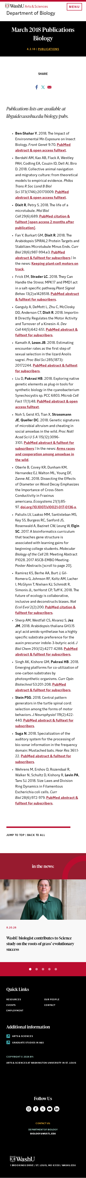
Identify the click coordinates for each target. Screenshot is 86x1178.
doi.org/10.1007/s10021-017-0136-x (48, 507)
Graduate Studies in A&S (28, 1043)
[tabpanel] (43, 920)
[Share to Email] (49, 88)
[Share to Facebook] (36, 88)
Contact (50, 1005)
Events (11, 1005)
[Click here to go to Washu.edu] (22, 1161)
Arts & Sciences (22, 1036)
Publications (48, 49)
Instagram (28, 1109)
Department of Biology (30, 13)
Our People (52, 1000)
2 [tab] (36, 969)
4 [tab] (49, 969)
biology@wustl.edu (43, 1134)
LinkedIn (56, 1109)
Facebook (35, 1109)
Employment (14, 1011)
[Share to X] (43, 88)
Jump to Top (15, 835)
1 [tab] (30, 969)
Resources (13, 1000)
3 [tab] (43, 969)
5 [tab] (55, 969)
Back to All (36, 835)
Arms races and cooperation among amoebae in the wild (45, 454)
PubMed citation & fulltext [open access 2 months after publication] (44, 222)
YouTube (49, 1109)
